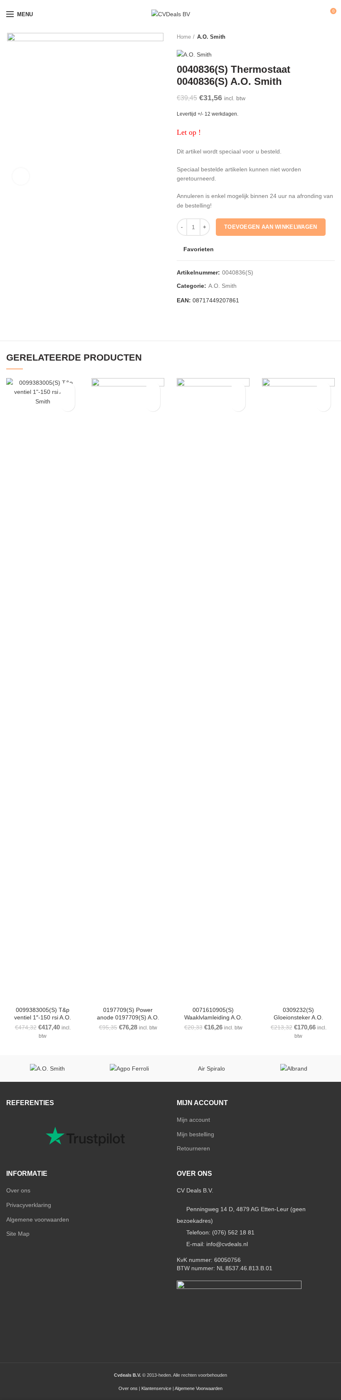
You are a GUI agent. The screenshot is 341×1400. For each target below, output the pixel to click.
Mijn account (193, 1119)
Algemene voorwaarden (37, 1219)
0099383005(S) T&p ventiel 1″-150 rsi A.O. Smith (42, 1017)
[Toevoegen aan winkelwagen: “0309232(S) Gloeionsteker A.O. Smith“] (323, 404)
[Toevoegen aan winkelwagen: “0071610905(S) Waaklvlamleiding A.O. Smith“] (238, 404)
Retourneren (193, 1148)
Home (184, 37)
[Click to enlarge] (20, 176)
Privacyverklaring (28, 1205)
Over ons (18, 1190)
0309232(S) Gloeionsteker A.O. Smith (298, 1017)
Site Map (18, 1233)
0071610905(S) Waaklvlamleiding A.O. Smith (213, 1017)
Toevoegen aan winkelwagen (270, 227)
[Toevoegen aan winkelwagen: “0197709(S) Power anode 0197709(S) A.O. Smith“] (153, 404)
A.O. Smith (211, 37)
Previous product (314, 37)
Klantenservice (156, 1388)
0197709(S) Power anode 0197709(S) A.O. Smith (128, 1017)
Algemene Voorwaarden (198, 1388)
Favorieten (198, 249)
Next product (330, 37)
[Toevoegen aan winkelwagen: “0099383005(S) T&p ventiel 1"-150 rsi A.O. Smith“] (67, 404)
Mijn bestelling (195, 1134)
